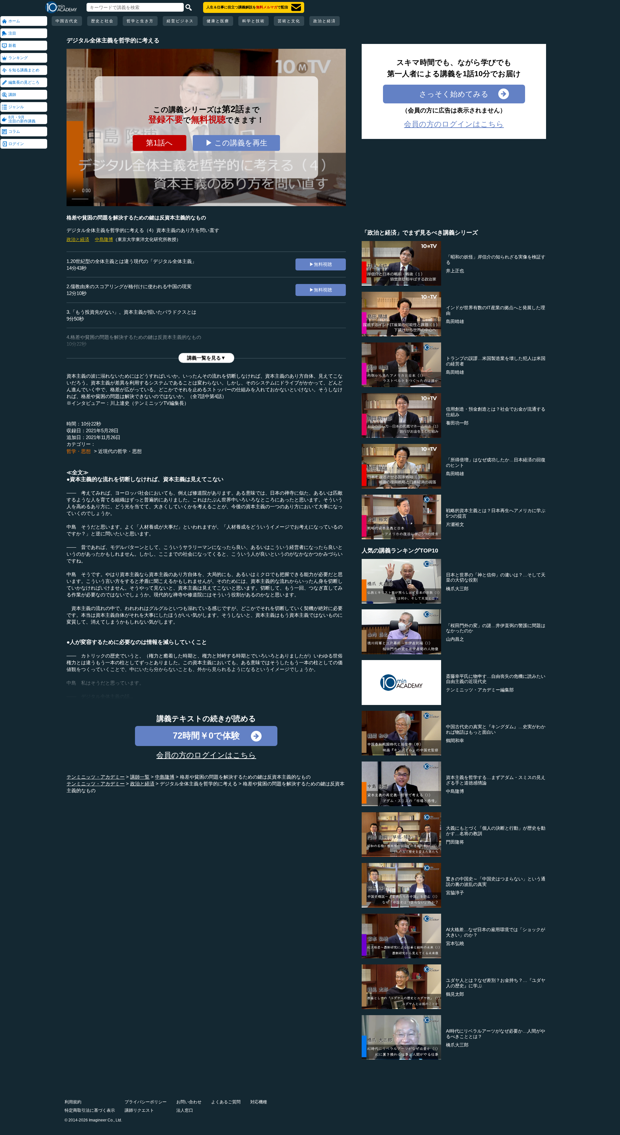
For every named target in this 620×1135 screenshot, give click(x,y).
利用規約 (73, 1101)
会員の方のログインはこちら (206, 755)
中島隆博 (104, 239)
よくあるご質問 (226, 1101)
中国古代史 (67, 21)
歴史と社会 (102, 21)
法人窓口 (184, 1110)
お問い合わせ (189, 1101)
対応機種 (258, 1101)
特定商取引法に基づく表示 (90, 1110)
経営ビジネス (180, 21)
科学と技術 (253, 21)
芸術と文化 (289, 21)
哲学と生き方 (140, 21)
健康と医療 (218, 21)
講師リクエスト (139, 1110)
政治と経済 (324, 21)
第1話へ (159, 143)
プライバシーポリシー (146, 1101)
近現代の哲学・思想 (120, 451)
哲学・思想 (79, 451)
